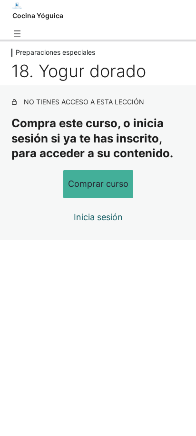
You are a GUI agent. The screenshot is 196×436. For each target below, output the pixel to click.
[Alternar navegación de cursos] (17, 34)
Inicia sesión (98, 217)
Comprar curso (98, 184)
